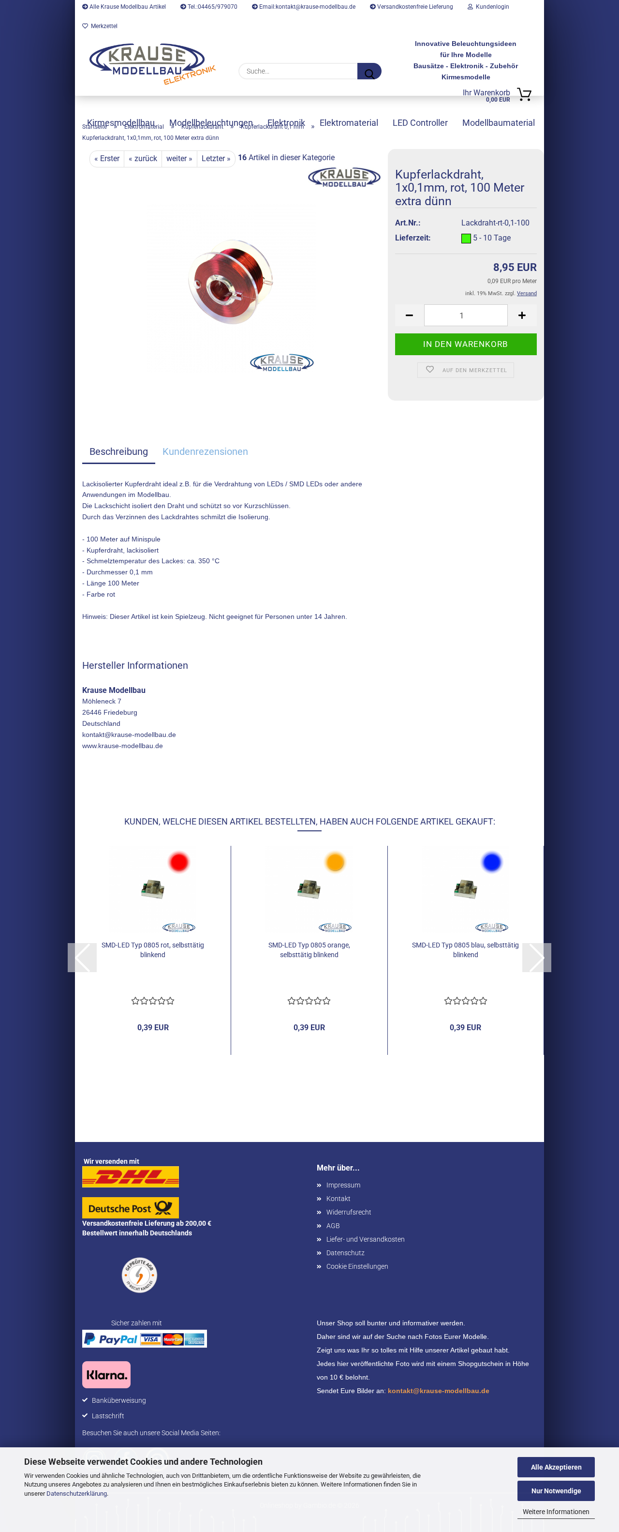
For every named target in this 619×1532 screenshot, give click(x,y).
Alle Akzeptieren (556, 1467)
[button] (409, 315)
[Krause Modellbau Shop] (152, 64)
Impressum (343, 1185)
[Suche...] (369, 71)
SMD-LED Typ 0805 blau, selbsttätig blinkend (465, 950)
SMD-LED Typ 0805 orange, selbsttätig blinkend (309, 950)
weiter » (179, 158)
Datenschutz (345, 1253)
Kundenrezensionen (205, 451)
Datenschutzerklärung (76, 1493)
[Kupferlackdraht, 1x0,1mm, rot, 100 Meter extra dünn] (231, 287)
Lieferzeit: (413, 237)
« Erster (106, 158)
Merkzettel (103, 26)
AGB (333, 1226)
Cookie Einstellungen (357, 1266)
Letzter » (216, 158)
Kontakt (338, 1198)
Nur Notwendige (556, 1491)
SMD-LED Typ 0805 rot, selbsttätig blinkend (153, 950)
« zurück (143, 158)
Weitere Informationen (556, 1512)
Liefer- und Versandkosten (365, 1239)
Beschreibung (118, 451)
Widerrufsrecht (348, 1212)
